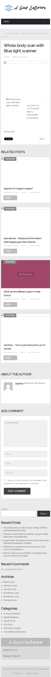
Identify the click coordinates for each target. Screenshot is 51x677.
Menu (6, 21)
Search (4, 509)
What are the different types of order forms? (22, 293)
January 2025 (9, 589)
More (8, 198)
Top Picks (15, 33)
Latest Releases (10, 617)
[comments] (32, 118)
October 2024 (10, 600)
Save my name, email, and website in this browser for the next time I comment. (25, 482)
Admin (6, 57)
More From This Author (34, 383)
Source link (9, 131)
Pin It (42, 139)
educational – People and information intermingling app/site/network (22, 240)
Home (6, 33)
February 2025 (10, 585)
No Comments (34, 192)
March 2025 (8, 582)
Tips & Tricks (9, 621)
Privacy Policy (12, 656)
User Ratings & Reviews (14, 632)
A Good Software (11, 613)
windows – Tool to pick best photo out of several (24, 347)
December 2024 (11, 593)
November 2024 (11, 596)
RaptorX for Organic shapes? (18, 188)
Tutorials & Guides (12, 628)
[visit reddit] (32, 115)
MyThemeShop (42, 669)
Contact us (10, 650)
